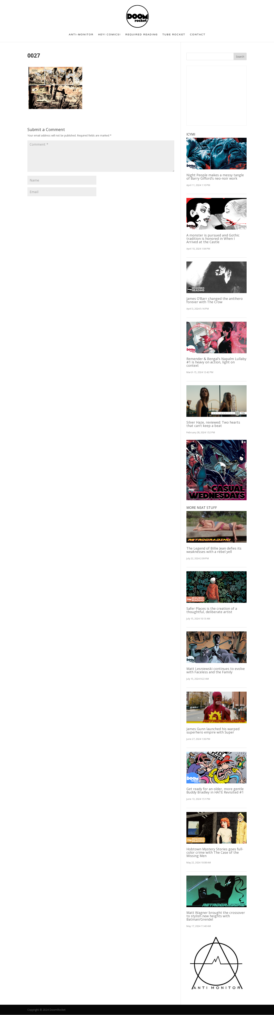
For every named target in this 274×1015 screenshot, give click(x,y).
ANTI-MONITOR (81, 35)
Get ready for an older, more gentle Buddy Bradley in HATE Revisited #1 (215, 790)
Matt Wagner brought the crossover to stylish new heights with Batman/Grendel (215, 916)
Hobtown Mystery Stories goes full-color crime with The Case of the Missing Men (214, 852)
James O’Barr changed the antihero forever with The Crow (214, 300)
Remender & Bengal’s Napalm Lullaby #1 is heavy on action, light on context (216, 362)
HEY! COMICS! (109, 35)
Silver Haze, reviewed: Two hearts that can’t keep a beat (213, 424)
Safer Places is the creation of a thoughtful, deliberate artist (211, 610)
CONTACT (197, 35)
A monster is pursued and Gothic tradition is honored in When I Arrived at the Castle (213, 238)
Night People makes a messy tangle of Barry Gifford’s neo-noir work (215, 177)
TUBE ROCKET (173, 35)
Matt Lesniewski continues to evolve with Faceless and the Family (215, 670)
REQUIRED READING (141, 35)
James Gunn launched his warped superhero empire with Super (213, 730)
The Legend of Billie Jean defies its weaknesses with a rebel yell (213, 550)
